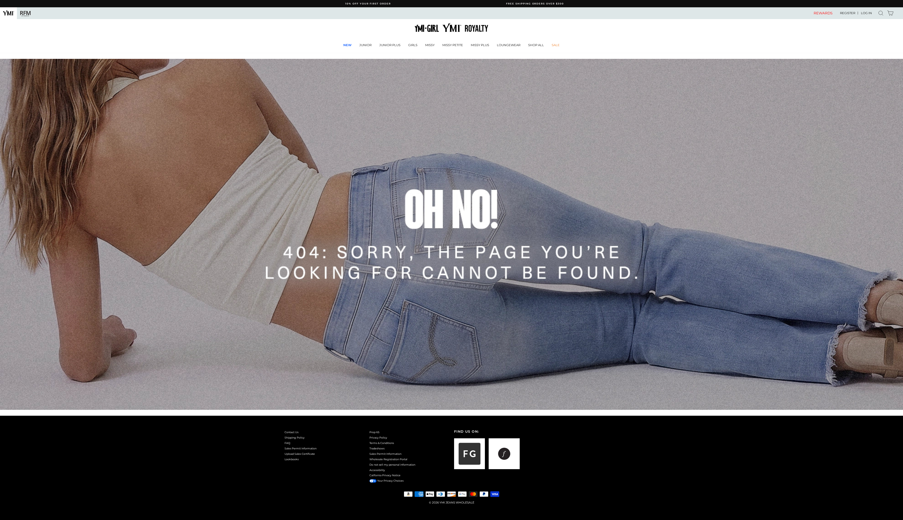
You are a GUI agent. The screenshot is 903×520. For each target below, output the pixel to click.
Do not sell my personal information (392, 464)
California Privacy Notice (384, 475)
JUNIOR (365, 45)
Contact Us (291, 432)
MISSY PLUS (480, 45)
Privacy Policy (378, 437)
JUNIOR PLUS (389, 45)
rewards (823, 13)
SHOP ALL (536, 45)
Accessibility (377, 470)
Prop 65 (374, 432)
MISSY (430, 45)
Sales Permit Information (301, 448)
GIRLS (412, 45)
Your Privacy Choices (390, 480)
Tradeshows (376, 448)
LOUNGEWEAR (508, 45)
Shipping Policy (295, 437)
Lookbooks (292, 459)
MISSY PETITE (452, 45)
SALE (556, 45)
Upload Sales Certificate (300, 454)
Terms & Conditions (381, 443)
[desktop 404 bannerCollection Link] (451, 234)
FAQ (287, 443)
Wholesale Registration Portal (388, 459)
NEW (347, 45)
